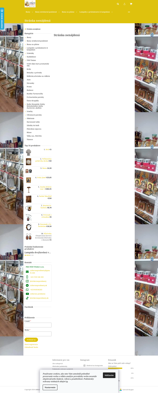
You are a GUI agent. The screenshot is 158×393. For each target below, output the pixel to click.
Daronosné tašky (33, 122)
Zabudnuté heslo (31, 347)
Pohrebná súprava (34, 129)
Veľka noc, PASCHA (34, 136)
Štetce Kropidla (33, 101)
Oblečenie (30, 118)
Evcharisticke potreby (35, 97)
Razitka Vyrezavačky (35, 93)
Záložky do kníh (33, 125)
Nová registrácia (31, 344)
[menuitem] (29, 12)
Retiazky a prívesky (34, 72)
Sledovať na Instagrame (95, 365)
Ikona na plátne (33, 44)
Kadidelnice (31, 57)
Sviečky (30, 111)
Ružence (30, 90)
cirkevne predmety (37, 294)
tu (67, 381)
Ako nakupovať (57, 364)
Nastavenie (50, 387)
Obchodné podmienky (59, 366)
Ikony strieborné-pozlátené (37, 41)
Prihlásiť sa (31, 340)
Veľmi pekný (112, 366)
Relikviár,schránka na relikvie (38, 76)
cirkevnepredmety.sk (38, 285)
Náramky (30, 83)
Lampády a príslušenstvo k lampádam (37, 49)
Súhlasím (109, 375)
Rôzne (29, 132)
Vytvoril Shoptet (128, 390)
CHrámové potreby (34, 115)
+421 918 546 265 (37, 277)
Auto (29, 79)
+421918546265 (36, 289)
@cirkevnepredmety (38, 281)
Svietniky (30, 53)
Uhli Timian (31, 60)
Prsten (29, 86)
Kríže (29, 69)
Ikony (29, 37)
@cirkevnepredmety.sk (39, 298)
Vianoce (30, 139)
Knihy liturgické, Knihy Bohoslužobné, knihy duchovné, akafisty (36, 106)
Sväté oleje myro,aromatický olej (38, 65)
